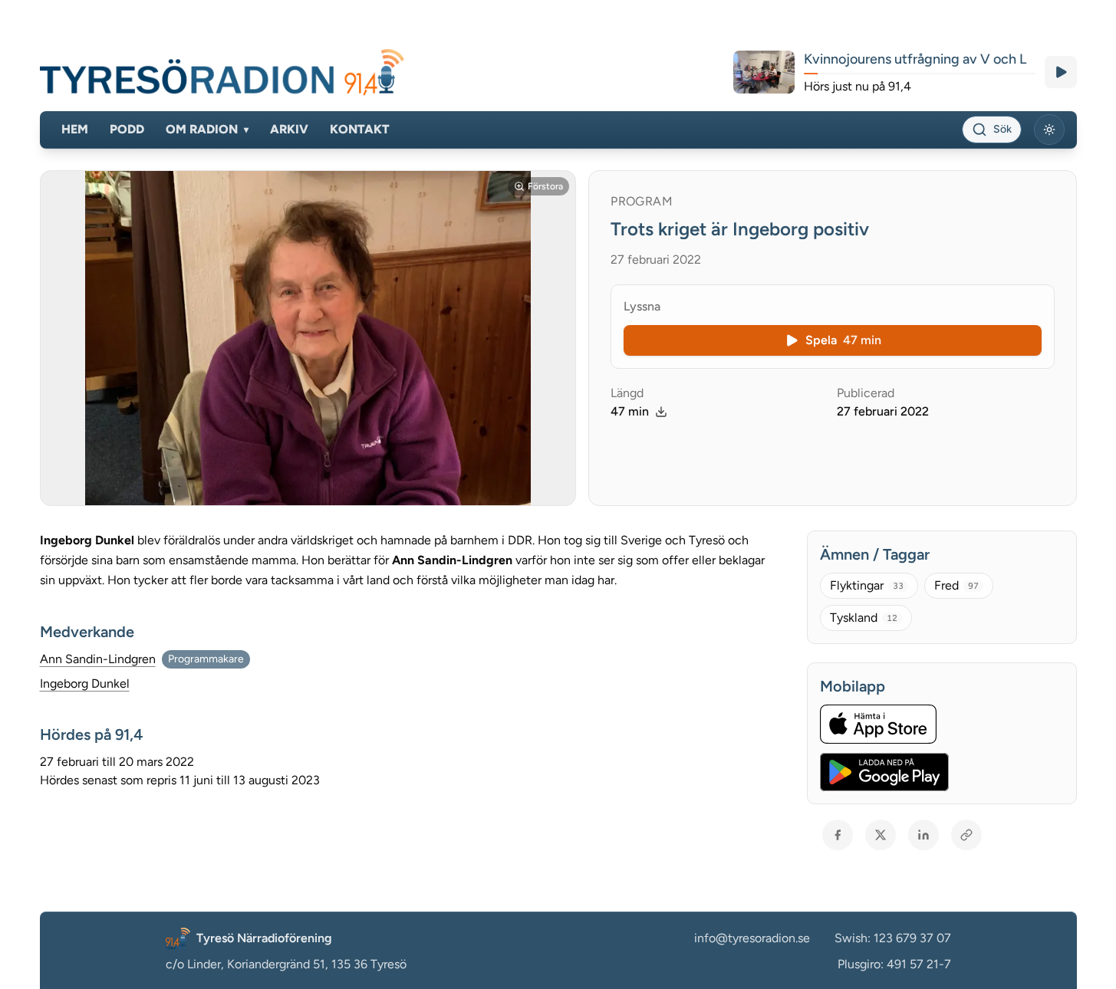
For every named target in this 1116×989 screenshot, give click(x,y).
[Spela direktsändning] (1061, 72)
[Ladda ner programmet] (661, 412)
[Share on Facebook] (837, 835)
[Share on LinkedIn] (923, 835)
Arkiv (289, 129)
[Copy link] (966, 835)
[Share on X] (880, 835)
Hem (74, 129)
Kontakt (360, 129)
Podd (127, 129)
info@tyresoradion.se (752, 938)
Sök (1002, 129)
